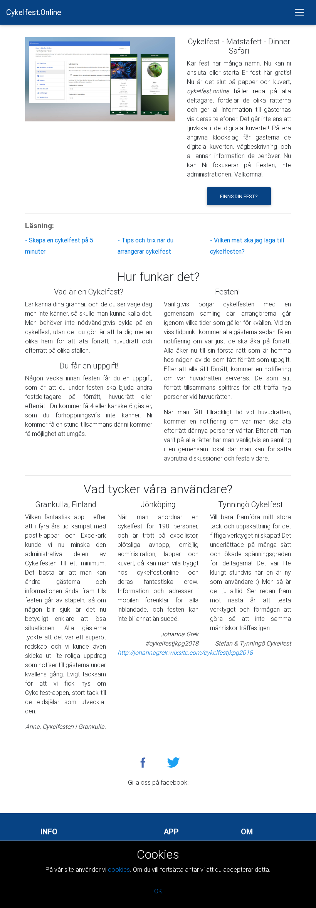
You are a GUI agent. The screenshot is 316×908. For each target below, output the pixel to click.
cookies (119, 869)
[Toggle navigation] (299, 12)
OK (158, 891)
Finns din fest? (239, 196)
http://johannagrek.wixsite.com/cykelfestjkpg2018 (185, 652)
